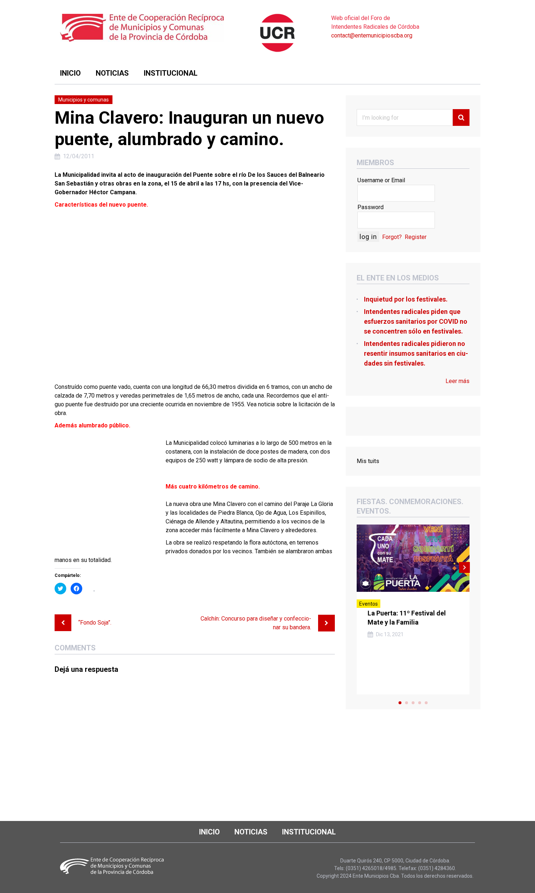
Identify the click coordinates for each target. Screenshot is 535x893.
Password (370, 207)
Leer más (457, 381)
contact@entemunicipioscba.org (371, 35)
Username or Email (381, 180)
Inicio (70, 73)
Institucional (171, 73)
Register (416, 237)
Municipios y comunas (83, 100)
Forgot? (392, 237)
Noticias (112, 73)
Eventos (368, 604)
